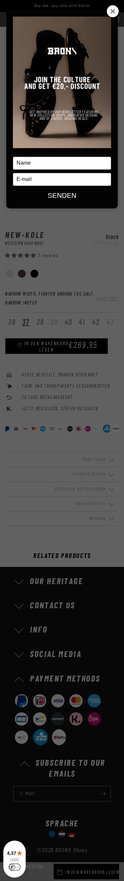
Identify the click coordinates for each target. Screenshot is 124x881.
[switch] (15, 867)
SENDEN (62, 195)
